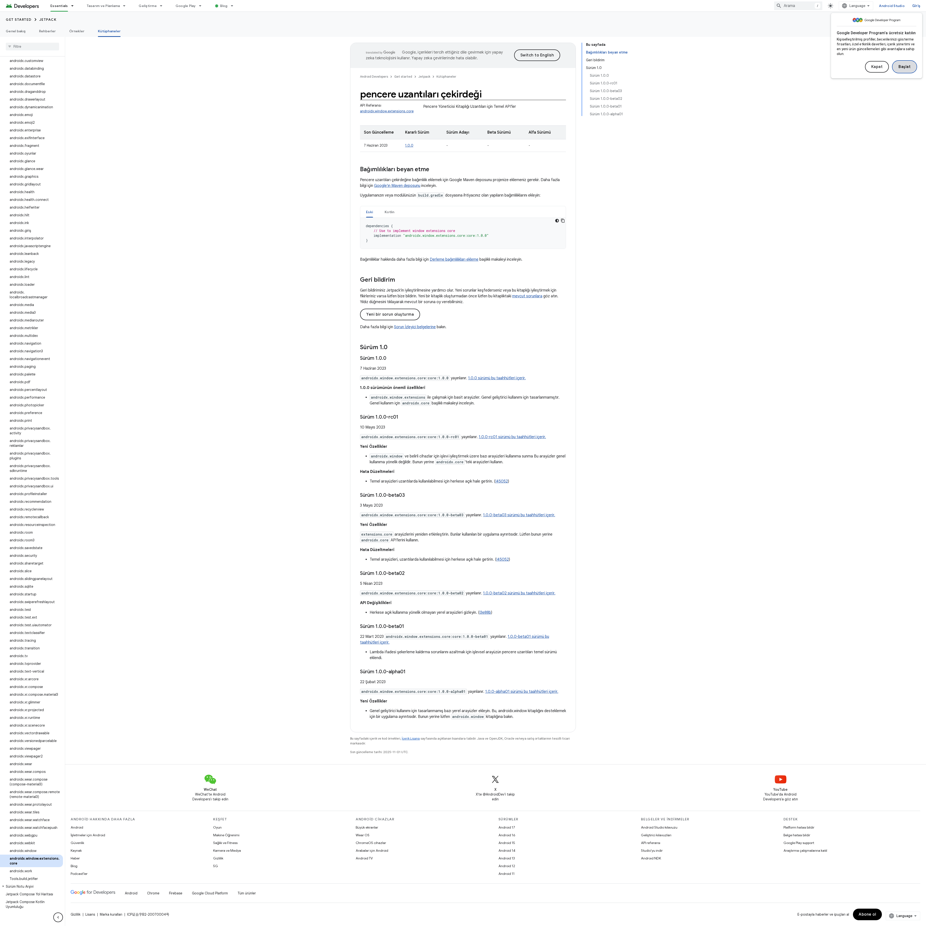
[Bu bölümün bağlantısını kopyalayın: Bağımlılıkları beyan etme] (434, 170)
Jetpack (48, 19)
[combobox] (798, 5)
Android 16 (506, 835)
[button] (31, 886)
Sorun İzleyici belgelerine (415, 327)
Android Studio (892, 6)
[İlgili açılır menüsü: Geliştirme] (163, 6)
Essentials (59, 6)
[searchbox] (32, 46)
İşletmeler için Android (88, 835)
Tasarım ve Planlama (103, 6)
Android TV (364, 858)
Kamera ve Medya (227, 850)
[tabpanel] (463, 233)
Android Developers (374, 77)
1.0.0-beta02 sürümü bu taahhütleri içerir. (519, 593)
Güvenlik (77, 843)
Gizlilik (218, 858)
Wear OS (362, 835)
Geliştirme (148, 6)
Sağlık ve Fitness (225, 843)
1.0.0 (409, 145)
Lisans (90, 914)
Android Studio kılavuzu (659, 827)
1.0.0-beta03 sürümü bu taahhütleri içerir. (519, 515)
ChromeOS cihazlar (371, 843)
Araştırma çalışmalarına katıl (805, 850)
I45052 (501, 481)
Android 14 (506, 850)
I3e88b (485, 612)
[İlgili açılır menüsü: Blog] (234, 6)
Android (77, 827)
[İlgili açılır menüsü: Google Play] (202, 6)
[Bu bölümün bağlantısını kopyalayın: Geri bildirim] (400, 280)
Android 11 (506, 874)
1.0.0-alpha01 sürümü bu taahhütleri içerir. (521, 691)
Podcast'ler (79, 874)
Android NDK (651, 858)
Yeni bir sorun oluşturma (390, 314)
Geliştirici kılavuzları (656, 835)
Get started (19, 19)
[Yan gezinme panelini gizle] (58, 917)
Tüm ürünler (247, 893)
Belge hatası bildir (796, 835)
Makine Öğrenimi (226, 835)
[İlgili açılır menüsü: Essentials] (74, 6)
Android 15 (506, 843)
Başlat (905, 66)
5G (215, 866)
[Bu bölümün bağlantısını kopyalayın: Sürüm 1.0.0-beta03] (410, 495)
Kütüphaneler (109, 31)
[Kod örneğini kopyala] (563, 221)
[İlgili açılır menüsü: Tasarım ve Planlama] (126, 6)
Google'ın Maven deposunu (397, 185)
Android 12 (506, 866)
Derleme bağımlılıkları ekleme (454, 259)
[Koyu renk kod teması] (557, 221)
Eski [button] (369, 212)
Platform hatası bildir (798, 827)
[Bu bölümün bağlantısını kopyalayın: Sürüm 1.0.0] (391, 358)
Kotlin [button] (390, 212)
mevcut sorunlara (527, 296)
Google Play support (798, 843)
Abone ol (867, 914)
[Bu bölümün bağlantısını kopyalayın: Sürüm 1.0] (392, 348)
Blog (224, 6)
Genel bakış (16, 31)
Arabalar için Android (372, 850)
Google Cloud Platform (210, 893)
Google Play (186, 6)
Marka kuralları (111, 914)
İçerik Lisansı (411, 738)
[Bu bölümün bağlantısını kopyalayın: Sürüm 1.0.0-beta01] (409, 627)
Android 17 (506, 827)
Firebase (175, 893)
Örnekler (76, 31)
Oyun (217, 827)
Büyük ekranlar (367, 827)
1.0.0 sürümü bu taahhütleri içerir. (497, 378)
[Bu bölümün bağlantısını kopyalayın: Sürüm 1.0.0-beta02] (409, 574)
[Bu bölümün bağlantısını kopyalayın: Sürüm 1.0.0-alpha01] (410, 672)
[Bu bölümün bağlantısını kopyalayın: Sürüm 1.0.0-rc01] (403, 417)
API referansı (650, 843)
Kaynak (76, 850)
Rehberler (47, 31)
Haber (75, 858)
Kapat (877, 66)
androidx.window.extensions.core (387, 111)
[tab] (369, 212)
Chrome (153, 893)
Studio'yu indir (652, 850)
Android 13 (506, 858)
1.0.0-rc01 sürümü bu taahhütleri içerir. (512, 437)
